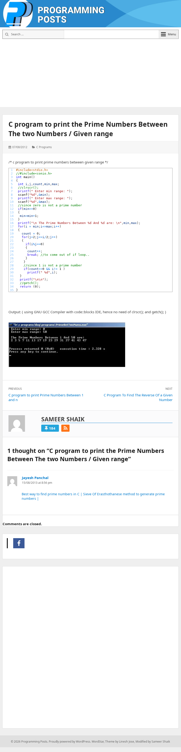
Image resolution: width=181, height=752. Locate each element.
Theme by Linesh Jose (119, 742)
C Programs (44, 147)
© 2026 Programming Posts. (29, 742)
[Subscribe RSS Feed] (65, 428)
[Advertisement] (91, 72)
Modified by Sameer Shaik (153, 742)
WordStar (98, 742)
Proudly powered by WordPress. (70, 742)
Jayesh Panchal (35, 477)
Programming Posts (19, 543)
